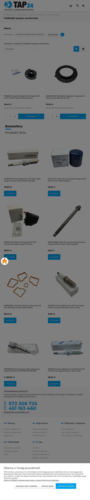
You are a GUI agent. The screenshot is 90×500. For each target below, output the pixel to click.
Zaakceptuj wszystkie (66, 486)
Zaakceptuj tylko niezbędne (26, 486)
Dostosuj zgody (47, 486)
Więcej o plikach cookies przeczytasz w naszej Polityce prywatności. (31, 480)
